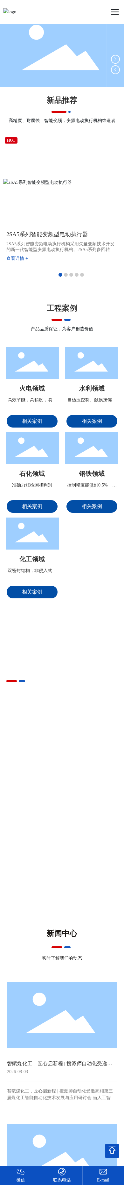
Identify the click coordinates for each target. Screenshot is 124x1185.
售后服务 (34, 864)
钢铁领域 (92, 473)
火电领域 (32, 388)
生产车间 (90, 785)
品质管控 (34, 785)
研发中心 (90, 824)
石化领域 (32, 473)
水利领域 (92, 388)
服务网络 (34, 824)
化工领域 (32, 559)
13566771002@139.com (103, 1180)
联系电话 (62, 1180)
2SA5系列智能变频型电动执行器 (47, 234)
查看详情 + (17, 258)
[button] (115, 59)
